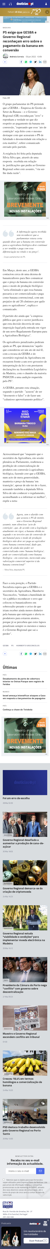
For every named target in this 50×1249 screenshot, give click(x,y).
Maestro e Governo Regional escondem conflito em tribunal (21, 1035)
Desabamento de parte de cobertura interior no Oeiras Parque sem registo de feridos (23, 681)
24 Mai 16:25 (8, 896)
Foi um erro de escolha (16, 798)
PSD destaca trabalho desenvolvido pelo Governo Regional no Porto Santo (24, 1130)
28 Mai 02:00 (8, 803)
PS (12, 645)
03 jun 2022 (34, 56)
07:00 (5, 1041)
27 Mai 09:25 (8, 996)
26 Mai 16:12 (8, 948)
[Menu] (3, 3)
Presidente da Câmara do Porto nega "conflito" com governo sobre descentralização (25, 988)
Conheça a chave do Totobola (17, 709)
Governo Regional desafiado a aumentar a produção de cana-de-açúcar (23, 843)
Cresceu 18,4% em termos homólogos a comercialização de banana (22, 1081)
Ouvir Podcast (36, 1240)
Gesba (5, 645)
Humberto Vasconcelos (27, 645)
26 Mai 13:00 (8, 1138)
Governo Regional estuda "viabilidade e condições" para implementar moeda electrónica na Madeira (24, 938)
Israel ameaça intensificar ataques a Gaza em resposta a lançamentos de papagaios (24, 697)
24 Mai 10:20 (8, 1090)
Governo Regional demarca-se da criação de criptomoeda (23, 890)
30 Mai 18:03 (8, 851)
